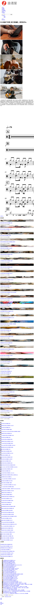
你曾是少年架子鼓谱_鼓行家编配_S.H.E (6, 556)
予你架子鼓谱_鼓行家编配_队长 (5, 427)
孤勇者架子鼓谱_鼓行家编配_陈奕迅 (9, 561)
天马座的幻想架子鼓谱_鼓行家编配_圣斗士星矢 (7, 398)
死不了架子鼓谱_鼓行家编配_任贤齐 (6, 229)
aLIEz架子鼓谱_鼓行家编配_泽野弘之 (9, 567)
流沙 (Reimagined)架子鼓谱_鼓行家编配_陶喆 (7, 522)
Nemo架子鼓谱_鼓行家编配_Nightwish (6, 498)
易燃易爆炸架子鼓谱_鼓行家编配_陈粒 (6, 342)
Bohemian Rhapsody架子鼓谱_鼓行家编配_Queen (10, 580)
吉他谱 (3, 8)
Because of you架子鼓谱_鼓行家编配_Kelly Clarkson (8, 484)
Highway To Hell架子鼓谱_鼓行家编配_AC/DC (7, 526)
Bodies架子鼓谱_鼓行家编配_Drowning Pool (10, 579)
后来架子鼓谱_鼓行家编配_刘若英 (5, 385)
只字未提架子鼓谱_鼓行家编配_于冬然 (6, 260)
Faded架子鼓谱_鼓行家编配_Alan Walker (6, 410)
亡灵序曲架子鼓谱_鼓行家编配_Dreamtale (6, 441)
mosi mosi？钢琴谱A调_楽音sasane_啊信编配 (10, 588)
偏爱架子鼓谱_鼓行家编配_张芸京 (5, 404)
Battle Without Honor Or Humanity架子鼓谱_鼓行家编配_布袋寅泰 (10, 431)
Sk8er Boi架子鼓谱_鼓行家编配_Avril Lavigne (7, 472)
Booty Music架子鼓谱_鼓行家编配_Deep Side (7, 317)
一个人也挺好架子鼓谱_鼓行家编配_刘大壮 (7, 435)
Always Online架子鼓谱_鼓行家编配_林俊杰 (7, 486)
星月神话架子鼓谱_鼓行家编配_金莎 (6, 502)
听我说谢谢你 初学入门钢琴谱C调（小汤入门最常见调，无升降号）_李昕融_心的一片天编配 (17, 584)
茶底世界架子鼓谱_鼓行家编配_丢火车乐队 (7, 490)
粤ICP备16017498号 (8, 596)
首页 (3, 7)
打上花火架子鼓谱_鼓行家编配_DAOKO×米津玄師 (8, 292)
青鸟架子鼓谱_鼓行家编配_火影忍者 (6, 518)
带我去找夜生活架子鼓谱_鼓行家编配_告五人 (7, 496)
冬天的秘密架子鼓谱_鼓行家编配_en (6, 476)
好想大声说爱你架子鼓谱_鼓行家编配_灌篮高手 (7, 241)
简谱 (3, 11)
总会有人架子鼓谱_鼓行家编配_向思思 (6, 254)
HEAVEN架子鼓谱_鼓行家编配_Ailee (6, 379)
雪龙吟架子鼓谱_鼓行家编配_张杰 (5, 330)
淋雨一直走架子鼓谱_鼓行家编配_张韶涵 (6, 500)
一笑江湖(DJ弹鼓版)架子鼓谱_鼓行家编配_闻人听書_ (8, 516)
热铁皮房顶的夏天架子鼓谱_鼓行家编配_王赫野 (7, 506)
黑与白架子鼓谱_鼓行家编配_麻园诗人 (6, 494)
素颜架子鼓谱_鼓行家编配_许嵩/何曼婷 (6, 510)
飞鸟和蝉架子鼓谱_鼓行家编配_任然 (6, 492)
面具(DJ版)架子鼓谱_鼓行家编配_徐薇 (6, 222)
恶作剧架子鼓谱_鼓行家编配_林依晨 (6, 451)
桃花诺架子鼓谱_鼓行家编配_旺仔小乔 (6, 520)
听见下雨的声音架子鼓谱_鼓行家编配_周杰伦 (7, 551)
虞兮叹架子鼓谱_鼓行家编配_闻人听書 (6, 355)
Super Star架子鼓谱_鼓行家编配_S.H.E (6, 361)
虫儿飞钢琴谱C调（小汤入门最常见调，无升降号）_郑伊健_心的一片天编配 (15, 586)
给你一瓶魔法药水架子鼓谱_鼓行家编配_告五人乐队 (8, 524)
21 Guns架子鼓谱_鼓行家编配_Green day (9, 563)
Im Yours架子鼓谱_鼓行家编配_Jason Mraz (6, 453)
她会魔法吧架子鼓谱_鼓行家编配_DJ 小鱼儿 (7, 349)
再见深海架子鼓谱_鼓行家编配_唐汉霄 (6, 298)
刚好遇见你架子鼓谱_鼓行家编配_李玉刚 (6, 336)
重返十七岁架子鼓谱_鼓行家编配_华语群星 (7, 514)
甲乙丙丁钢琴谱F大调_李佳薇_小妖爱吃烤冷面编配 (11, 585)
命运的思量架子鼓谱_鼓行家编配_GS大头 (6, 311)
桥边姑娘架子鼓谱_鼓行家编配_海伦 (6, 433)
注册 (4, 17)
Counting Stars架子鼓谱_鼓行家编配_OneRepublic (7, 445)
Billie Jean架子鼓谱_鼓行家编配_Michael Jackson (10, 578)
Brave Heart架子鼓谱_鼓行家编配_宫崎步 (6, 443)
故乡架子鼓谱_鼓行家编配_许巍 (5, 437)
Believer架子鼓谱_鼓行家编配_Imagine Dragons (10, 576)
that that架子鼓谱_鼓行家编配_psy (5, 549)
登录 (4, 16)
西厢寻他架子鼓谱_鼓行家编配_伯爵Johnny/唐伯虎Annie (9, 474)
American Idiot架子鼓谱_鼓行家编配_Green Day (10, 569)
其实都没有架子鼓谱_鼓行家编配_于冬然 (6, 417)
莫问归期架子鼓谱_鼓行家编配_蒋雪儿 (6, 544)
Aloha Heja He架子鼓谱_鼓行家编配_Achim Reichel (11, 568)
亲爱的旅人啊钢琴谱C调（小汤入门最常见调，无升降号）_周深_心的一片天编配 (15, 587)
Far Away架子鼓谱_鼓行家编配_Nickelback (6, 279)
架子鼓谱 (3, 19)
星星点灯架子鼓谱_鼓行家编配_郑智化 (6, 439)
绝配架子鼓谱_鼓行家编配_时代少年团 (6, 480)
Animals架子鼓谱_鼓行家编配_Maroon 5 (6, 273)
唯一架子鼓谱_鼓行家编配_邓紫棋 (5, 504)
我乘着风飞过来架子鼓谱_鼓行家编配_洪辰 (7, 508)
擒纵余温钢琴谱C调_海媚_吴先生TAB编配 (9, 592)
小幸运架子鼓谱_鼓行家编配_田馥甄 (6, 429)
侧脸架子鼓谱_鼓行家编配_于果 (5, 449)
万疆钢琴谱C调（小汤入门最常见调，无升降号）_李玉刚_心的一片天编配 (14, 583)
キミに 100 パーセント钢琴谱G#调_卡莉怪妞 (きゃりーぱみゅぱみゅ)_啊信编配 (15, 593)
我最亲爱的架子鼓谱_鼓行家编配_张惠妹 (6, 447)
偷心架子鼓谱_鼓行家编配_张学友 (5, 235)
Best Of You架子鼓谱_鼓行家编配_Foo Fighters (10, 577)
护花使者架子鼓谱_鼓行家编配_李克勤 (6, 554)
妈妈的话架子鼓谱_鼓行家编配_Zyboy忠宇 (7, 425)
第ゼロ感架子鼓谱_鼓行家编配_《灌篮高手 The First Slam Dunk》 (10, 488)
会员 (3, 15)
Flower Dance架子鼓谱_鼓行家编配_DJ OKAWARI (8, 478)
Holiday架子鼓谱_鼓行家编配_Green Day (6, 546)
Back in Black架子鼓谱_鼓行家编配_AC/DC (9, 571)
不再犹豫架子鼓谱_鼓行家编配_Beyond (9, 560)
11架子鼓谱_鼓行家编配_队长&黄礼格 (9, 562)
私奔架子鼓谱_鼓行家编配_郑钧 (5, 423)
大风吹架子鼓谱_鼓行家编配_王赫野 (6, 482)
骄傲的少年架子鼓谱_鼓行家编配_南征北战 (7, 512)
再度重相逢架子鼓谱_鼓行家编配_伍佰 (6, 547)
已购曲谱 (3, 12)
